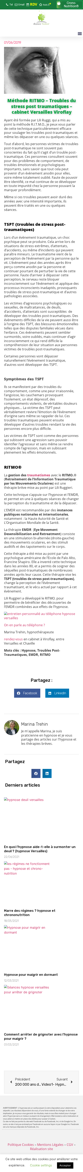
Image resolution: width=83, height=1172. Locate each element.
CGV (70, 1144)
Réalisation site (41, 1149)
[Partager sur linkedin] (47, 773)
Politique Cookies (21, 1144)
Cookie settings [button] (41, 1165)
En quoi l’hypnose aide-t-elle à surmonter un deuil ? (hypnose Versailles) (40, 849)
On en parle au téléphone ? (24, 625)
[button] (69, 5)
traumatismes (38, 475)
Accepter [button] (65, 1165)
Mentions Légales (50, 1144)
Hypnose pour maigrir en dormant (31, 975)
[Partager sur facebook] (35, 773)
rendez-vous (13, 639)
